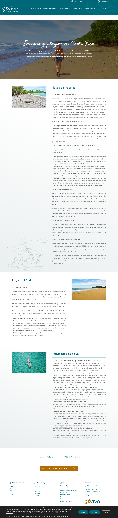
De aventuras (38, 487)
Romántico (38, 493)
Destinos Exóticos (49, 8)
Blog (98, 8)
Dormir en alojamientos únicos (68, 485)
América (12, 488)
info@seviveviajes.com (91, 489)
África (11, 486)
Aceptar (83, 512)
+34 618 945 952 (106, 1)
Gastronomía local (65, 494)
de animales (67, 488)
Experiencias (76, 8)
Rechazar (95, 512)
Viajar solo (37, 495)
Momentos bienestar (66, 496)
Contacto (105, 8)
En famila (37, 489)
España (12, 495)
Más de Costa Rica (72, 457)
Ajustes (106, 512)
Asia (11, 490)
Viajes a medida (36, 8)
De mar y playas (47, 457)
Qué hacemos (88, 8)
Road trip (37, 491)
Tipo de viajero (63, 8)
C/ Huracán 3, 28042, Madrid (92, 491)
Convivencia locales (68, 490)
